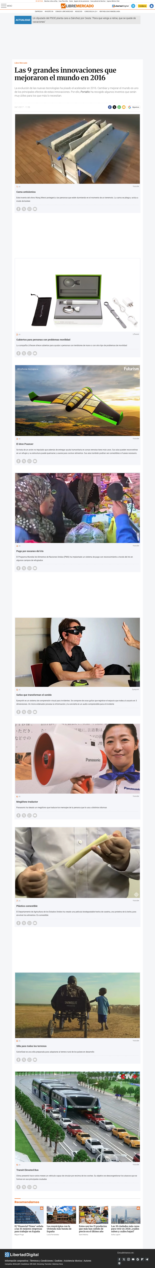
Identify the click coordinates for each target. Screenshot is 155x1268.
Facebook (119, 1259)
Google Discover (138, 1259)
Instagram (128, 1259)
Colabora (142, 6)
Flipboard (142, 1259)
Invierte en (49, 11)
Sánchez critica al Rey (50, 1)
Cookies (58, 1260)
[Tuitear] (114, 107)
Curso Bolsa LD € (90, 11)
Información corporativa (16, 1260)
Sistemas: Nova (57, 1264)
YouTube (133, 1259)
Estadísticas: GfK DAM (28, 1264)
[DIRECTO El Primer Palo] (133, 6)
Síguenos (135, 107)
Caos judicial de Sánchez (98, 1)
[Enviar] (119, 107)
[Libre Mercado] (77, 6)
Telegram (147, 1259)
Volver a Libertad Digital (120, 6)
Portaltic (85, 91)
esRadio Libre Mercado (64, 11)
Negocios (78, 11)
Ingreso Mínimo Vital (113, 1)
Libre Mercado (21, 63)
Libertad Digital (61, 1254)
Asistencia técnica (73, 1260)
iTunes (119, 1263)
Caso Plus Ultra (63, 1)
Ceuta (71, 1)
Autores (87, 1260)
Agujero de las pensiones (81, 1)
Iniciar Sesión (152, 6)
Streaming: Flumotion (44, 1264)
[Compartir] (110, 107)
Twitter (124, 1259)
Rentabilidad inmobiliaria (110, 11)
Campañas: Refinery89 (12, 1264)
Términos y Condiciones (41, 1260)
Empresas (39, 11)
